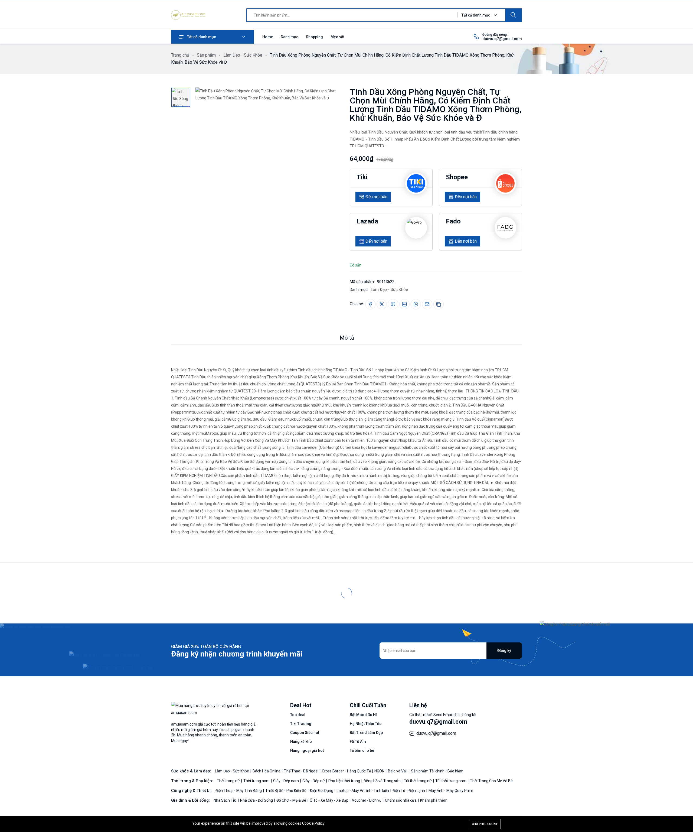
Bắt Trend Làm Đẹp (366, 732)
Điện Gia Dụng (322, 790)
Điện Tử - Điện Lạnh (409, 790)
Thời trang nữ (229, 781)
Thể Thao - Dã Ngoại (301, 771)
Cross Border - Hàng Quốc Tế (347, 771)
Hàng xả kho (301, 741)
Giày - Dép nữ (314, 781)
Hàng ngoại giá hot (307, 750)
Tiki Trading (300, 724)
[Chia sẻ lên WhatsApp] (416, 304)
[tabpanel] (346, 440)
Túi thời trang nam (451, 781)
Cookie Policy (313, 823)
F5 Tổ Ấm (358, 741)
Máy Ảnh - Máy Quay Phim (451, 790)
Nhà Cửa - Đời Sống (257, 800)
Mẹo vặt (337, 37)
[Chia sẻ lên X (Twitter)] (381, 304)
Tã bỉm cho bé (362, 750)
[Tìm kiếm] (513, 15)
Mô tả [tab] (347, 337)
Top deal (297, 715)
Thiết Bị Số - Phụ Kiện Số (286, 790)
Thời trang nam (256, 781)
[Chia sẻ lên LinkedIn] (404, 304)
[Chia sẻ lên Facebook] (370, 304)
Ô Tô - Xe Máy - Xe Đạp (329, 800)
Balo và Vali (398, 771)
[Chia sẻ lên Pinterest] (393, 304)
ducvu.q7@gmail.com (502, 39)
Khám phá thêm (433, 800)
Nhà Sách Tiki (225, 800)
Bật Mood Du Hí (363, 715)
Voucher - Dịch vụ (367, 800)
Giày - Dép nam (286, 781)
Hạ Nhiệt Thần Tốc (365, 724)
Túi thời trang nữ (418, 781)
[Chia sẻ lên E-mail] (427, 304)
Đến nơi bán (376, 196)
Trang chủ (180, 55)
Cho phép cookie (485, 824)
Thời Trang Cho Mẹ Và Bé (491, 781)
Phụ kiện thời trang (344, 781)
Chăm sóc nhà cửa (401, 800)
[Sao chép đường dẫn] (438, 304)
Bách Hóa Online (267, 771)
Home (267, 37)
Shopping (314, 37)
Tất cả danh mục (201, 37)
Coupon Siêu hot (304, 732)
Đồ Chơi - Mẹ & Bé (291, 800)
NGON (379, 771)
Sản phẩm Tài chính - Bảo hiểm (437, 771)
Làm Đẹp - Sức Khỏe (242, 55)
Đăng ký (504, 650)
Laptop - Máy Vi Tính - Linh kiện (363, 790)
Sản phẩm (206, 55)
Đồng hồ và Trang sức (382, 781)
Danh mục (289, 37)
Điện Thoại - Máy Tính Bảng (239, 790)
